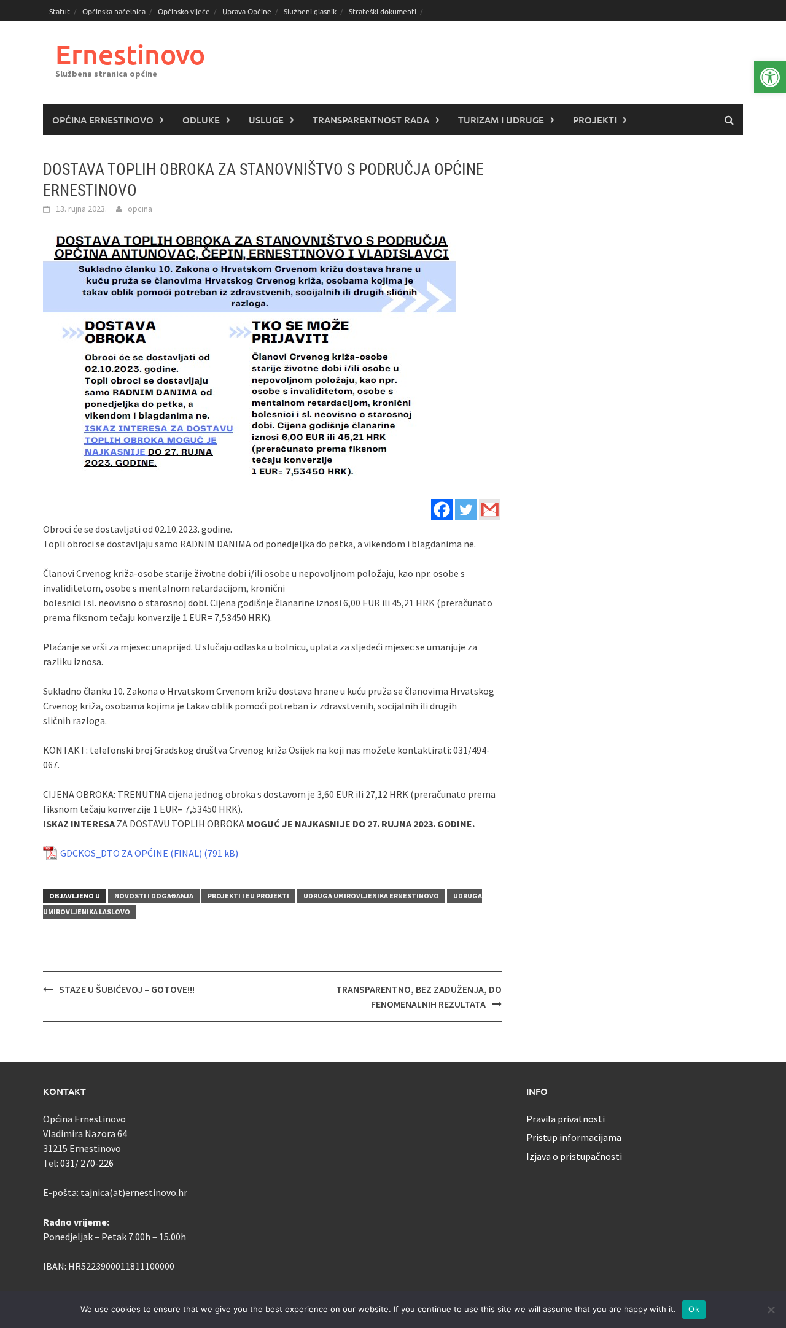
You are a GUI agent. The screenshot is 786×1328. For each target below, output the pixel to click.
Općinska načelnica (114, 11)
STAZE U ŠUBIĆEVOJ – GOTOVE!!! (127, 989)
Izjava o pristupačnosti (574, 1156)
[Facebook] (442, 509)
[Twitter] (466, 509)
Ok (693, 1309)
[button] (770, 77)
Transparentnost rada (371, 120)
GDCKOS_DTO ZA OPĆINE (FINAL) (131, 853)
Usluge (266, 120)
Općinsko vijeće (184, 11)
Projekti (595, 120)
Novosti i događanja (153, 895)
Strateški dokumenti (382, 11)
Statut (59, 11)
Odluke (201, 120)
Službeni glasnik (310, 11)
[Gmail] (489, 509)
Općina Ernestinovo (103, 120)
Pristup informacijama (573, 1137)
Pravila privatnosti (565, 1119)
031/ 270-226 (87, 1163)
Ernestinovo (130, 54)
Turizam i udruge (501, 120)
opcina (140, 208)
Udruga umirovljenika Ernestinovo (371, 895)
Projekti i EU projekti (248, 895)
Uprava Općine (246, 11)
